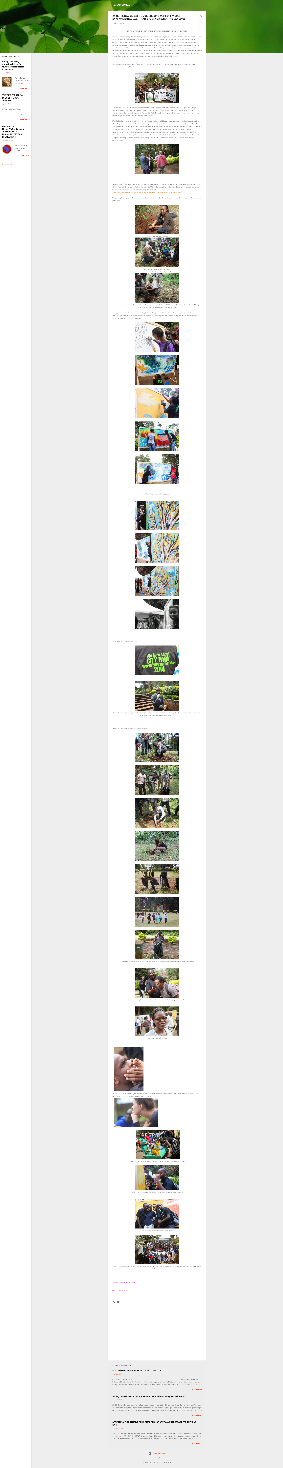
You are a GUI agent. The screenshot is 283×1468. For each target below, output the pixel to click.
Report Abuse (7, 164)
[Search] (205, 18)
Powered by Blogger (158, 1454)
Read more (197, 1390)
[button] (200, 16)
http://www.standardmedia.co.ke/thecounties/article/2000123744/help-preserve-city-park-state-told (147, 192)
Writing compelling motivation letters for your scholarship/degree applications (148, 1396)
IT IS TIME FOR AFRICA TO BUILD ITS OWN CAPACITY (136, 1370)
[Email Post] (118, 1303)
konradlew (162, 1458)
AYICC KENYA (121, 5)
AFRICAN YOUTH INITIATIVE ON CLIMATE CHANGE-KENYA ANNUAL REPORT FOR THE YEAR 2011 (13, 131)
